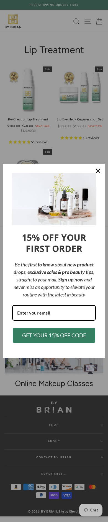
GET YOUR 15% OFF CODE (54, 335)
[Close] (98, 170)
